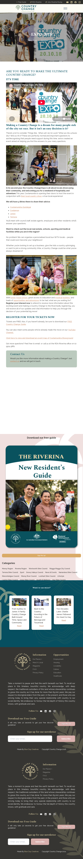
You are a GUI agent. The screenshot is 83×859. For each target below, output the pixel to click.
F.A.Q (34, 669)
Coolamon (14, 210)
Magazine (36, 666)
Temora (13, 217)
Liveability (57, 666)
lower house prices (19, 298)
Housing (56, 663)
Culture (56, 669)
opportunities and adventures (26, 300)
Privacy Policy (38, 673)
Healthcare (57, 676)
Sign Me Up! (41, 555)
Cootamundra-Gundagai (20, 207)
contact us (14, 361)
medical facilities (62, 298)
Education (57, 673)
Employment (58, 659)
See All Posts (41, 638)
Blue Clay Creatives (31, 749)
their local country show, (31, 196)
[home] (26, 8)
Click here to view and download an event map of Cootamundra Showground (39, 338)
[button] (65, 8)
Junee (12, 214)
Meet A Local (38, 663)
